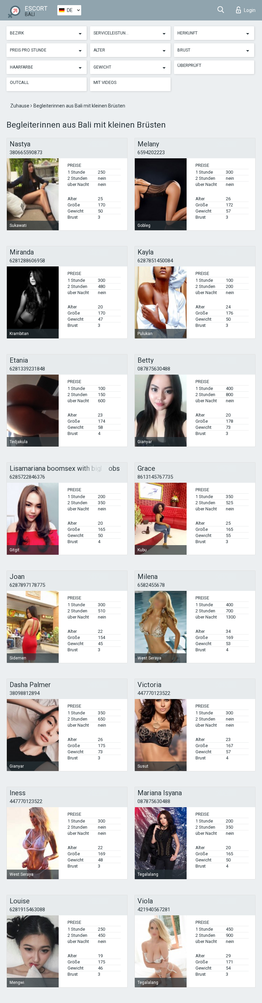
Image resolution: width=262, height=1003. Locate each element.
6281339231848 (27, 369)
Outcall (19, 82)
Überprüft (189, 65)
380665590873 (26, 152)
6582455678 (151, 585)
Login (250, 10)
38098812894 (25, 693)
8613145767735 (155, 477)
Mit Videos (105, 82)
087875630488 (153, 369)
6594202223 (151, 152)
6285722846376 (27, 477)
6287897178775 (27, 585)
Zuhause (20, 105)
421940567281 (153, 909)
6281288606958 (27, 261)
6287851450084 (155, 261)
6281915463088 (27, 909)
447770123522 (153, 693)
